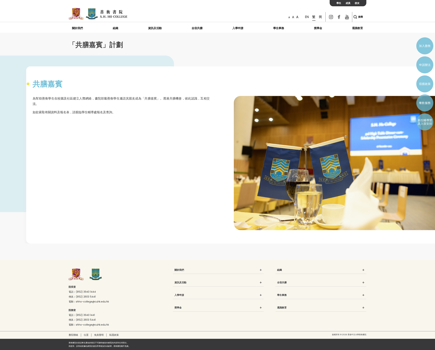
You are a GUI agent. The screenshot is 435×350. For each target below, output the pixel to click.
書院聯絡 (73, 335)
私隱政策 (114, 335)
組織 (115, 28)
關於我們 (77, 28)
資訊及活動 (155, 28)
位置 (86, 335)
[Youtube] (347, 17)
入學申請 (237, 28)
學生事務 (278, 28)
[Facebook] (339, 17)
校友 (357, 3)
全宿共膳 (197, 28)
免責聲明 (99, 335)
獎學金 (318, 28)
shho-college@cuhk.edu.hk (92, 301)
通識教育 (357, 28)
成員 (348, 3)
